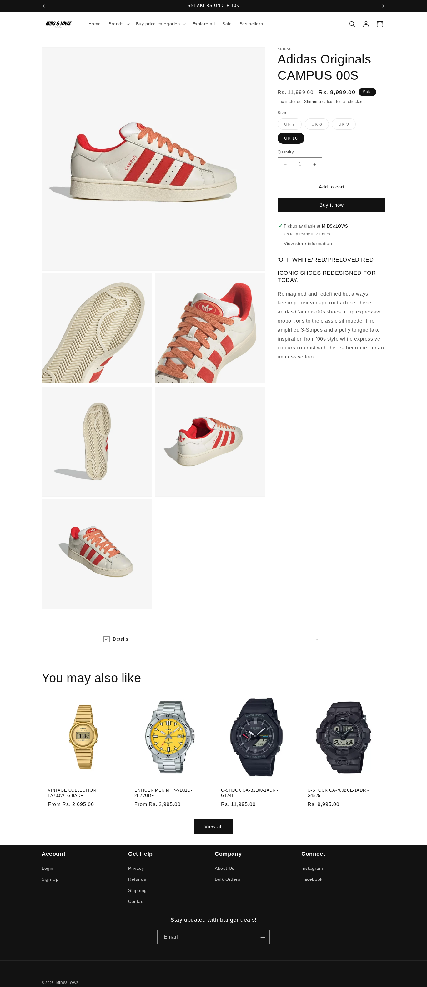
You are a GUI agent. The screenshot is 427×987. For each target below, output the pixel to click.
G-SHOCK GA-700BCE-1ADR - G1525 (338, 793)
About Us (224, 868)
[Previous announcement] (44, 6)
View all (213, 826)
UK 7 (293, 125)
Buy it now (331, 204)
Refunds (137, 879)
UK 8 (320, 125)
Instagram (312, 868)
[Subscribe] (262, 937)
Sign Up (50, 879)
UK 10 (291, 138)
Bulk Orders (227, 879)
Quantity (286, 152)
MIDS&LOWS (67, 982)
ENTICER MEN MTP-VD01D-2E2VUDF (163, 793)
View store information (308, 243)
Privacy (136, 868)
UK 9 (347, 125)
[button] (118, 23)
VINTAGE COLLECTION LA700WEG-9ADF (72, 793)
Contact (136, 901)
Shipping (312, 101)
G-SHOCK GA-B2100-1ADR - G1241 (250, 793)
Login (47, 868)
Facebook (312, 879)
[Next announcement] (383, 6)
